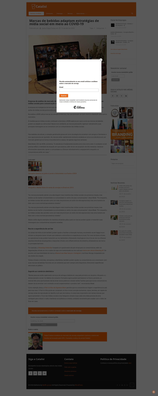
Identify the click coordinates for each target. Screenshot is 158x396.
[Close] (101, 59)
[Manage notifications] (153, 392)
